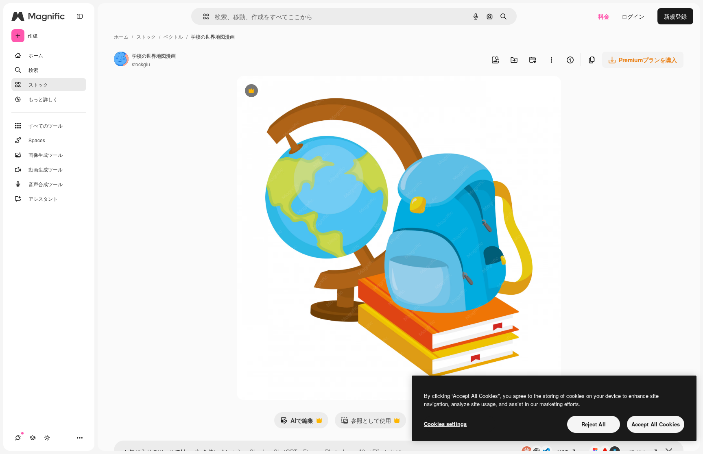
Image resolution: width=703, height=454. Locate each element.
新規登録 (675, 16)
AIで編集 (296, 422)
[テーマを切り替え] (47, 437)
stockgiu (141, 64)
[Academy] (32, 437)
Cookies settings (445, 424)
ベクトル (173, 36)
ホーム (121, 36)
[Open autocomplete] (203, 16)
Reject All (593, 424)
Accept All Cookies (655, 424)
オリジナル (292, 91)
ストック (146, 36)
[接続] (17, 437)
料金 (603, 16)
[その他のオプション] (551, 60)
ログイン (633, 16)
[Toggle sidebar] (79, 16)
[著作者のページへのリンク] (121, 60)
